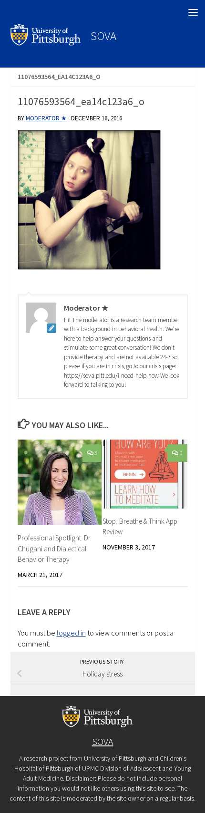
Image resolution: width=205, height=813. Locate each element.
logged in (71, 632)
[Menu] (193, 12)
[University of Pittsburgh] (45, 43)
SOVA (103, 35)
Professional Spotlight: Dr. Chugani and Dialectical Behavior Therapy (55, 548)
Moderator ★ (46, 118)
